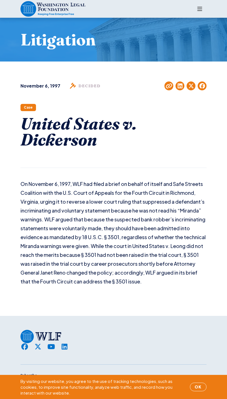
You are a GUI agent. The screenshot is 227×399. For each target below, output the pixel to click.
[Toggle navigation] (200, 9)
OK (198, 386)
